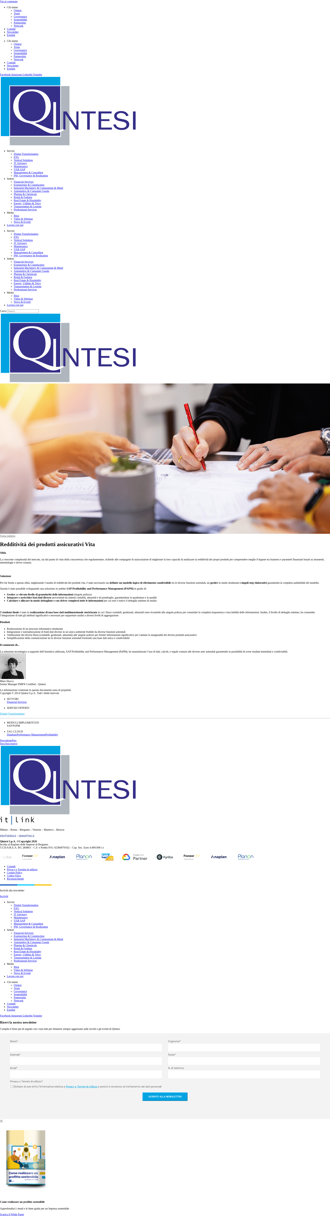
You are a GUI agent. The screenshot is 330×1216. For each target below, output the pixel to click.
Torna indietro (7, 535)
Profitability (51, 734)
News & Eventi (22, 221)
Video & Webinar (23, 218)
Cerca (3, 311)
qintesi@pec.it (26, 835)
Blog (16, 215)
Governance (20, 16)
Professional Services (25, 209)
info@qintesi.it (8, 835)
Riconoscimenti (15, 878)
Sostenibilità (20, 19)
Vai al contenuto (9, 1)
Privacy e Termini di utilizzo (22, 869)
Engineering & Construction (29, 184)
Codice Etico (14, 875)
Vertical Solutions (23, 160)
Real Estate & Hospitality (27, 200)
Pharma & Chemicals (25, 194)
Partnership (20, 22)
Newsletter (13, 32)
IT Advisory (20, 163)
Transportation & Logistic (28, 206)
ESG (16, 157)
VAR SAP (19, 169)
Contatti (11, 28)
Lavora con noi (15, 225)
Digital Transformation (26, 154)
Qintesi (17, 10)
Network (18, 25)
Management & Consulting (28, 172)
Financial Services (24, 181)
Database (12, 734)
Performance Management (31, 734)
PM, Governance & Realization (31, 175)
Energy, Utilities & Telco (27, 203)
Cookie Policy (14, 872)
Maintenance (21, 166)
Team (17, 13)
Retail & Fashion (23, 197)
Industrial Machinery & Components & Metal (38, 188)
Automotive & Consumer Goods (31, 191)
